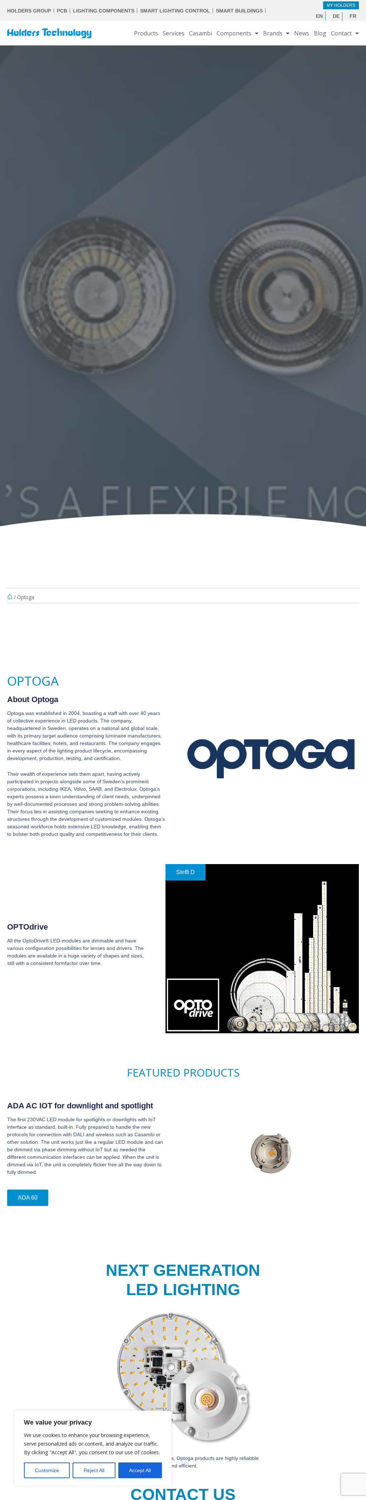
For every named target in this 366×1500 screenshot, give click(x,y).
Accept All (140, 1470)
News (301, 33)
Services (173, 33)
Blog (320, 33)
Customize (47, 1470)
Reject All (94, 1470)
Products (146, 33)
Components (234, 33)
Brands (272, 33)
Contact (341, 33)
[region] (93, 1448)
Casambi (200, 33)
